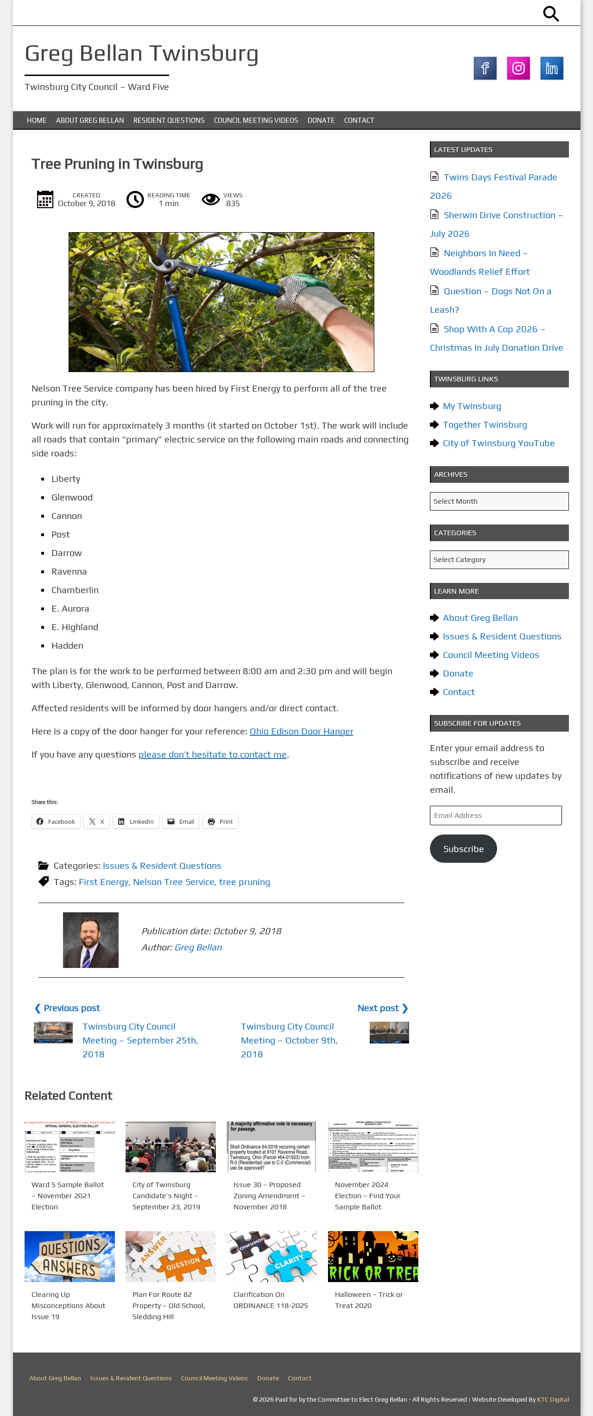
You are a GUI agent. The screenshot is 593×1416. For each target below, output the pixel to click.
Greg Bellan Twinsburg (142, 52)
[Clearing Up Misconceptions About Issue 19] (70, 1256)
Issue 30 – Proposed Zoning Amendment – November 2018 (269, 1195)
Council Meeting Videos (256, 120)
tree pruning (244, 881)
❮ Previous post (67, 1007)
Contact (359, 120)
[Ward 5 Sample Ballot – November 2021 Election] (70, 1146)
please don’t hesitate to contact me (213, 754)
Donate (321, 120)
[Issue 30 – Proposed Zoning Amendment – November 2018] (272, 1146)
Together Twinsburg (485, 424)
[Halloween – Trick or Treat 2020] (373, 1256)
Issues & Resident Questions (162, 865)
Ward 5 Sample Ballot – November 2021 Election (68, 1195)
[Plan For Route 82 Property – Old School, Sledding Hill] (171, 1256)
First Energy (103, 881)
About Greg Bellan (90, 120)
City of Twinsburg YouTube (499, 442)
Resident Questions (169, 120)
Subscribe (463, 848)
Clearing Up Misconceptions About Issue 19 (68, 1305)
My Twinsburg (472, 405)
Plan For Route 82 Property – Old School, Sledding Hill (168, 1305)
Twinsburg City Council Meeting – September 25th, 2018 (140, 1040)
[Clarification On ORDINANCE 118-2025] (272, 1256)
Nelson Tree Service (173, 881)
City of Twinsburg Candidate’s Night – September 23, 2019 (166, 1195)
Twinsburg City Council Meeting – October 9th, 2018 (289, 1040)
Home (37, 120)
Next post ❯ (383, 1007)
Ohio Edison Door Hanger (301, 731)
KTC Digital (553, 1399)
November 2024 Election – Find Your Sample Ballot (368, 1195)
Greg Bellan (197, 947)
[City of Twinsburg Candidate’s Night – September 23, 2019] (171, 1146)
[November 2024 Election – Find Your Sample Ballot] (373, 1146)
